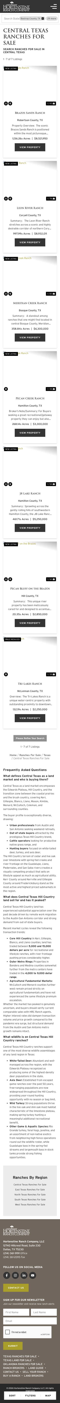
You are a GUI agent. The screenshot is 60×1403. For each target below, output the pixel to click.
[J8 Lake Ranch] (30, 466)
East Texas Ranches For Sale (30, 1189)
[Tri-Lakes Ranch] (30, 657)
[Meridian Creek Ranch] (30, 276)
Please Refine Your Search (30, 738)
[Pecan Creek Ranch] (30, 371)
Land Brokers (34, 1375)
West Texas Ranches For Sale (30, 1204)
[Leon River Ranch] (30, 181)
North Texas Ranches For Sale (30, 1194)
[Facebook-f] (6, 1275)
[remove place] (43, 18)
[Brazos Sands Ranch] (30, 86)
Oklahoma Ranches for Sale (23, 1364)
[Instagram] (15, 1275)
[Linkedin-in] (24, 1275)
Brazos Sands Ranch (30, 113)
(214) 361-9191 (11, 1253)
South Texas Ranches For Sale (30, 1199)
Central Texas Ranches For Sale (30, 1184)
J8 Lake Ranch (30, 494)
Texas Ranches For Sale (20, 1356)
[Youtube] (32, 1275)
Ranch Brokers (13, 1367)
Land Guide (36, 1367)
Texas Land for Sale (17, 1360)
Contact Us (11, 1371)
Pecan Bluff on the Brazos (30, 589)
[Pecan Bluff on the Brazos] (30, 562)
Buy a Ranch (11, 1375)
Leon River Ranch (30, 208)
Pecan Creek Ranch (30, 398)
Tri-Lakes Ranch (30, 684)
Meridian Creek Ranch (30, 303)
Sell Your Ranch (34, 1371)
